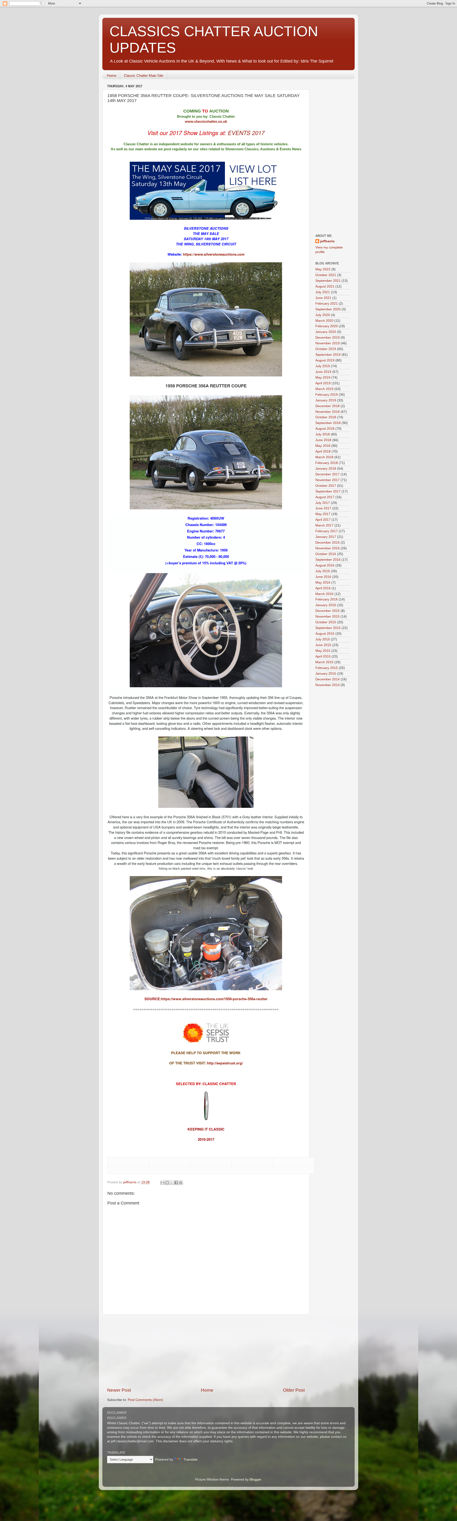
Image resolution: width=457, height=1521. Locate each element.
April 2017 (323, 520)
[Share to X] (171, 1182)
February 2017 (326, 531)
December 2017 (327, 474)
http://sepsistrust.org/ (225, 1063)
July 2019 (322, 366)
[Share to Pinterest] (180, 1182)
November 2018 (327, 412)
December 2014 (327, 679)
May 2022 (322, 269)
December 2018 (327, 406)
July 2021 (322, 292)
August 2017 (324, 497)
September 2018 (328, 423)
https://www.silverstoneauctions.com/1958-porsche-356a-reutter (214, 998)
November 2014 (327, 685)
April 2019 (323, 383)
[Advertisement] (206, 1351)
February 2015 (326, 668)
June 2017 (323, 508)
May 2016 (322, 582)
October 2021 (325, 275)
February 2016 (326, 599)
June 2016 (323, 577)
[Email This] (162, 1182)
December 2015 (327, 611)
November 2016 (327, 548)
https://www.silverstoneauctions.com (213, 254)
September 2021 (328, 281)
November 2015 (327, 616)
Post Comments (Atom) (145, 1400)
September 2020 (328, 309)
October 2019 (325, 349)
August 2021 (324, 286)
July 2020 (322, 315)
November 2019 (327, 343)
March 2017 (324, 525)
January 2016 (325, 605)
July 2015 (322, 639)
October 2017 (325, 486)
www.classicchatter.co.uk (206, 121)
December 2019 (327, 337)
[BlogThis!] (167, 1182)
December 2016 (327, 542)
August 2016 (324, 565)
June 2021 (323, 298)
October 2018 (325, 417)
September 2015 (328, 628)
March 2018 (324, 457)
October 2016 (325, 554)
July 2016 (322, 571)
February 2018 (326, 463)
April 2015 (323, 656)
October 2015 (325, 622)
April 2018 (323, 451)
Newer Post (119, 1390)
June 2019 (323, 372)
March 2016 (324, 594)
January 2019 (325, 400)
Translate (191, 1459)
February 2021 (326, 303)
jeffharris (327, 241)
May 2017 (322, 514)
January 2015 (325, 673)
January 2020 (325, 332)
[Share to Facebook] (176, 1182)
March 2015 (324, 662)
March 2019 (324, 389)
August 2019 (324, 360)
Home (111, 75)
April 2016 (323, 588)
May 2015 (322, 651)
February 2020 (326, 326)
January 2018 (325, 468)
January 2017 (325, 537)
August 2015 (324, 633)
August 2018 (324, 428)
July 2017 (322, 503)
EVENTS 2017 (246, 133)
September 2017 (328, 491)
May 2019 (322, 377)
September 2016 (328, 559)
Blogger (255, 1479)
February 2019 (326, 394)
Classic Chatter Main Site (143, 75)
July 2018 (322, 434)
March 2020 (324, 320)
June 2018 (323, 440)
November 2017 (327, 480)
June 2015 (323, 645)
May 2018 (322, 446)
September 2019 (328, 354)
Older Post (294, 1390)
